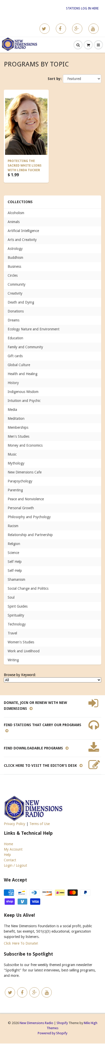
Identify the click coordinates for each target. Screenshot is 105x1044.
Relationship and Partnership (30, 535)
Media (12, 410)
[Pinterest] (77, 29)
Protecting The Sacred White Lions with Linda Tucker (25, 165)
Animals (14, 222)
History (13, 383)
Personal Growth (21, 508)
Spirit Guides (18, 606)
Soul (11, 597)
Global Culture (19, 365)
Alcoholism (16, 213)
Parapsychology (20, 481)
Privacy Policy (14, 824)
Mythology (16, 463)
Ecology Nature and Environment (33, 329)
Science (13, 553)
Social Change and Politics (28, 588)
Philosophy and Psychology (29, 517)
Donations (16, 311)
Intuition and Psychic (24, 401)
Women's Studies (21, 642)
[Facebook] (61, 29)
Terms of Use (39, 824)
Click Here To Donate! (21, 943)
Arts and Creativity (22, 240)
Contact (10, 860)
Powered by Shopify (52, 1033)
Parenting (15, 490)
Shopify (62, 1023)
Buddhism (15, 258)
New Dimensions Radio (36, 1023)
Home (8, 844)
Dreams (13, 320)
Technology (17, 624)
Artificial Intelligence (23, 231)
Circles (13, 275)
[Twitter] (45, 29)
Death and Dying (21, 302)
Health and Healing (22, 374)
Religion (14, 544)
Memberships (18, 427)
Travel (12, 633)
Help (7, 855)
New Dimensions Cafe (25, 472)
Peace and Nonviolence (26, 499)
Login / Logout (15, 865)
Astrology (15, 249)
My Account (13, 849)
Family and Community (25, 347)
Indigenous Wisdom (23, 392)
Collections (20, 202)
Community (16, 284)
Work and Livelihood (24, 651)
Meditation (16, 418)
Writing (13, 660)
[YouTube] (93, 29)
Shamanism (16, 579)
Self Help (15, 562)
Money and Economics (25, 445)
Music (12, 454)
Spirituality (16, 615)
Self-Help (15, 571)
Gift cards (15, 356)
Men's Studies (18, 436)
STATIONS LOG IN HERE (82, 8)
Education (15, 338)
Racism (13, 526)
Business (14, 266)
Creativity (15, 293)
